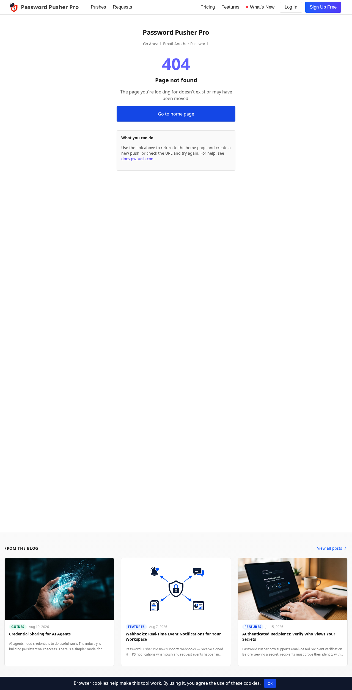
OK (270, 683)
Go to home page (176, 114)
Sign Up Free (323, 7)
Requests (122, 7)
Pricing (207, 7)
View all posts (329, 548)
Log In (291, 7)
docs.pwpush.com (138, 158)
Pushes (98, 7)
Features (230, 7)
